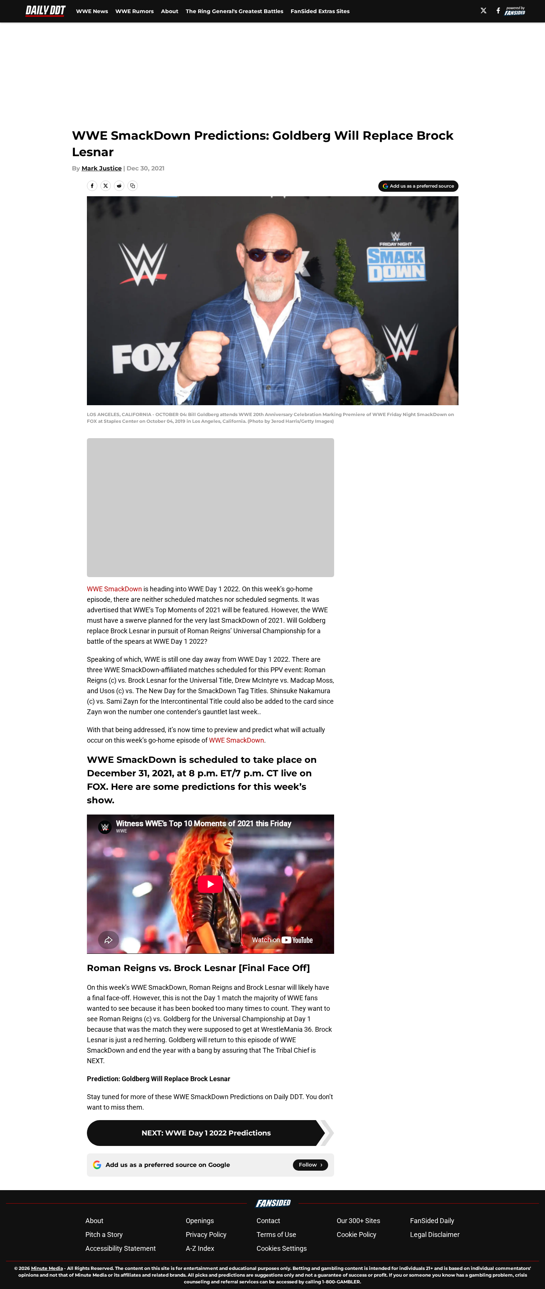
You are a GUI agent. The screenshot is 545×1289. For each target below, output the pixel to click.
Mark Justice (102, 168)
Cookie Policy (356, 1234)
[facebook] (498, 10)
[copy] (132, 186)
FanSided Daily (432, 1221)
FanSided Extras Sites (320, 11)
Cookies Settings (282, 1248)
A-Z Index (200, 1248)
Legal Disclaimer (435, 1234)
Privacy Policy (206, 1234)
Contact (268, 1221)
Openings (200, 1221)
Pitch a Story (104, 1234)
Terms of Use (276, 1234)
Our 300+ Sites (358, 1221)
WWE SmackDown (114, 589)
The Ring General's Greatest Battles (234, 11)
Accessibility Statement (120, 1248)
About (169, 11)
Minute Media (47, 1268)
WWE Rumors (134, 11)
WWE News (92, 11)
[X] (484, 10)
